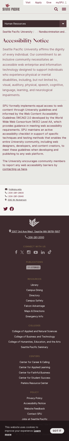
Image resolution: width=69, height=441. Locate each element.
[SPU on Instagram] (28, 252)
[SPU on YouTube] (36, 253)
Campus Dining (34, 290)
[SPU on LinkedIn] (43, 253)
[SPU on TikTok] (49, 252)
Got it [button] (57, 430)
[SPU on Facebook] (16, 252)
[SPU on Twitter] (22, 253)
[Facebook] (12, 209)
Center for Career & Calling (35, 362)
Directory (34, 295)
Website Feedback (34, 408)
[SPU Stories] (33, 267)
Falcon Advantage (34, 305)
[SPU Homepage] (34, 225)
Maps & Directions (34, 311)
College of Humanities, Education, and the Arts (34, 341)
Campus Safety (34, 300)
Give (48, 2)
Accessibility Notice (35, 403)
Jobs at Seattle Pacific (34, 419)
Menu (62, 7)
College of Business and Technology (34, 336)
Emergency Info (34, 316)
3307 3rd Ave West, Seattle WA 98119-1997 (35, 231)
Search (55, 7)
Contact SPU (34, 413)
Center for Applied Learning (34, 367)
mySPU (60, 2)
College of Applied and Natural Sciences (34, 331)
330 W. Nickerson (17, 199)
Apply (38, 2)
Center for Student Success (34, 377)
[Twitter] (6, 209)
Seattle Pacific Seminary (34, 347)
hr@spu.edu (15, 189)
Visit (28, 2)
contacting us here (15, 169)
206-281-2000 (36, 237)
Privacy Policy (34, 398)
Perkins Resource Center (34, 383)
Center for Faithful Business (34, 372)
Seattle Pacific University (17, 31)
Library (34, 284)
